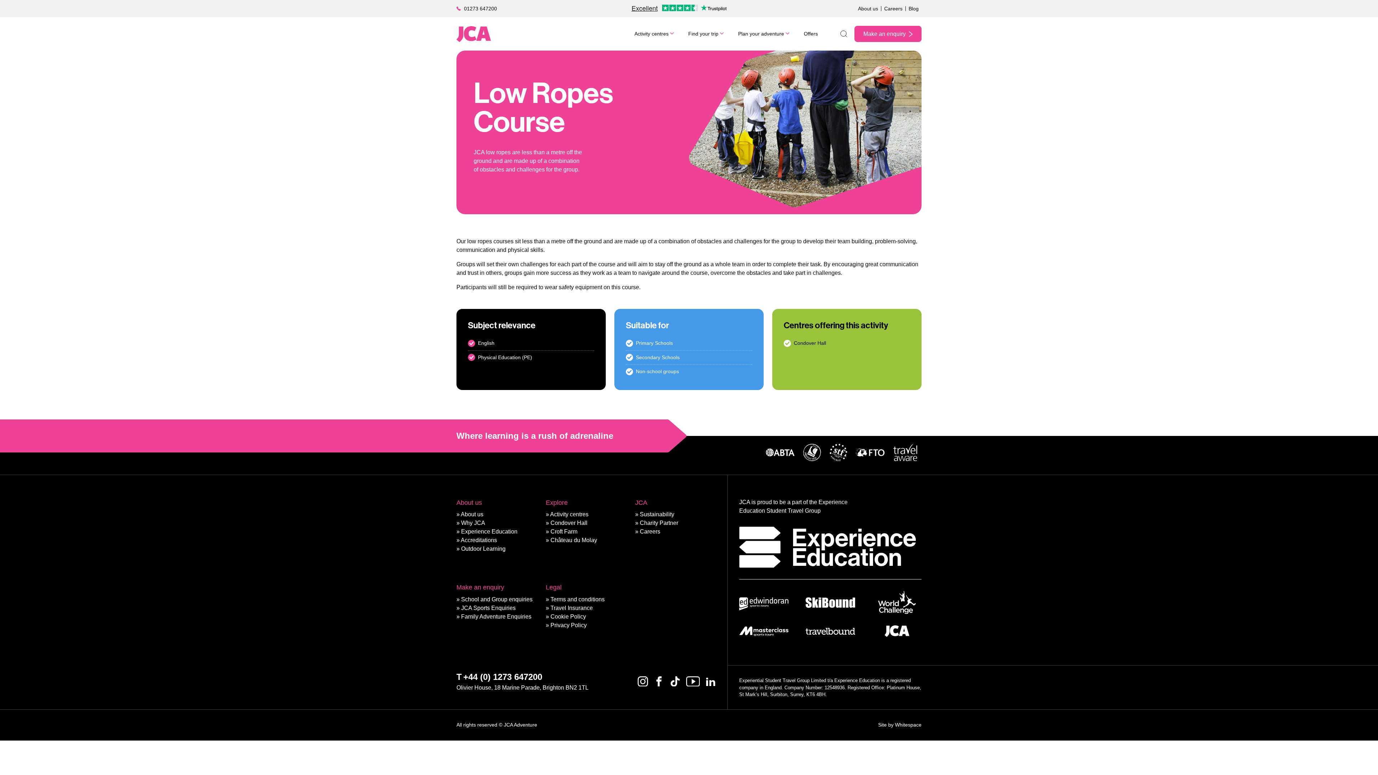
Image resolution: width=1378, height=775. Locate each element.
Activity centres (651, 34)
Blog (914, 8)
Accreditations (479, 540)
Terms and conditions (577, 599)
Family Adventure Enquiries (496, 617)
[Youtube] (693, 681)
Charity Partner (659, 523)
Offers (811, 34)
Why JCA (473, 523)
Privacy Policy (568, 625)
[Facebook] (659, 681)
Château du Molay (573, 540)
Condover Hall (568, 523)
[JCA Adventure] (473, 34)
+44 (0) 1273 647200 (502, 677)
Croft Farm (563, 532)
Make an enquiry (884, 34)
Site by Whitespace (900, 725)
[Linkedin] (711, 681)
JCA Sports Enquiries (488, 608)
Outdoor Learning (483, 549)
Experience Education (489, 532)
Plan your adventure (761, 34)
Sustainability (657, 514)
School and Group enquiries (497, 599)
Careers (893, 8)
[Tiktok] (675, 681)
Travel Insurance (571, 608)
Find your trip (703, 34)
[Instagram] (643, 681)
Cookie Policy (568, 617)
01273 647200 (480, 8)
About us (868, 8)
